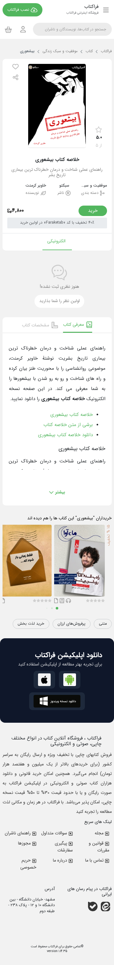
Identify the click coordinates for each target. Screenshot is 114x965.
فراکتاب (52, 946)
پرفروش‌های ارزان (72, 624)
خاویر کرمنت (35, 186)
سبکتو (64, 186)
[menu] (106, 10)
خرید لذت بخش (31, 624)
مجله (99, 833)
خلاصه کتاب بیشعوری (71, 414)
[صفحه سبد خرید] (8, 29)
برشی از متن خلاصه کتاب (68, 425)
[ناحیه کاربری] (23, 29)
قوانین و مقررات (99, 847)
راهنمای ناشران (18, 833)
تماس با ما (94, 860)
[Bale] (93, 906)
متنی (103, 624)
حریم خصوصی (28, 864)
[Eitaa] (105, 906)
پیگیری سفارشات (64, 847)
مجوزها (24, 843)
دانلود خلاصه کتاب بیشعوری (65, 435)
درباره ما (60, 860)
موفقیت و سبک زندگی (93, 186)
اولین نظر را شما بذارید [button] (59, 301)
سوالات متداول (54, 833)
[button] (15, 67)
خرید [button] (93, 210)
